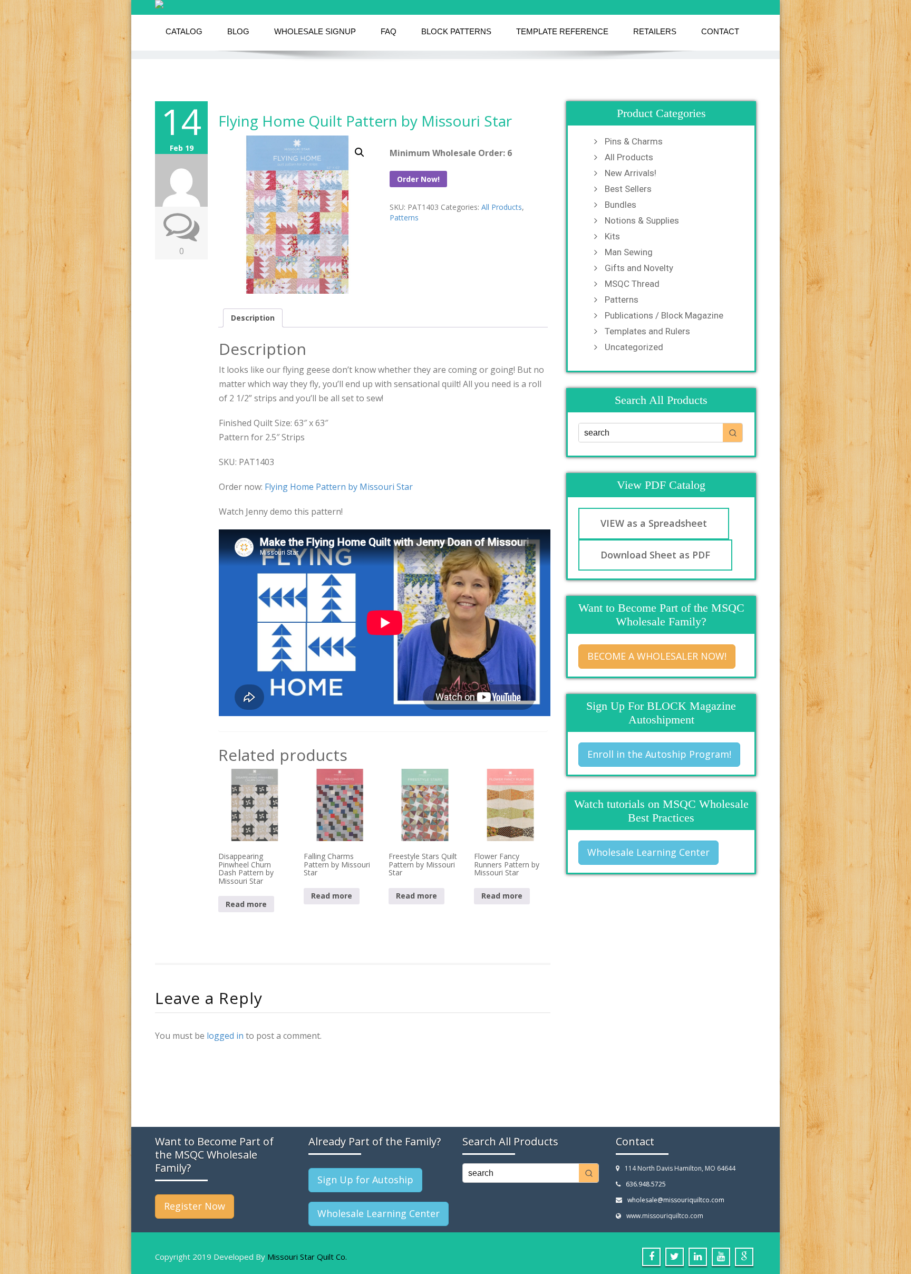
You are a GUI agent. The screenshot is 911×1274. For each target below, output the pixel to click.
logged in (225, 1035)
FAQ (388, 31)
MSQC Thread (632, 283)
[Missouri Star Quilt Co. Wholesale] (455, 4)
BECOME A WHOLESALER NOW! (656, 656)
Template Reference (562, 31)
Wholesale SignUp (315, 31)
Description (253, 318)
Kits (612, 236)
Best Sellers (628, 189)
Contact (720, 31)
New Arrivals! (630, 173)
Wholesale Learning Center (648, 852)
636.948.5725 (646, 1184)
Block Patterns (456, 31)
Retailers (654, 31)
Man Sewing (629, 252)
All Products (501, 207)
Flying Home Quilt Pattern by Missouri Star (365, 121)
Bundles (620, 204)
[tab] (253, 317)
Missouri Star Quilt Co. (307, 1256)
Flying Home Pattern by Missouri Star (339, 487)
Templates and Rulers (647, 331)
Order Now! (418, 179)
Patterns (404, 218)
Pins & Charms (634, 141)
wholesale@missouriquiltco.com (675, 1199)
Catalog (184, 31)
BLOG (238, 31)
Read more (246, 904)
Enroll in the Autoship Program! (659, 754)
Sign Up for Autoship (365, 1179)
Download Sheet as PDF (655, 554)
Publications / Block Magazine (664, 315)
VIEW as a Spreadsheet (653, 523)
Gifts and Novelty (639, 268)
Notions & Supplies (642, 220)
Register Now (194, 1206)
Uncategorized (634, 347)
